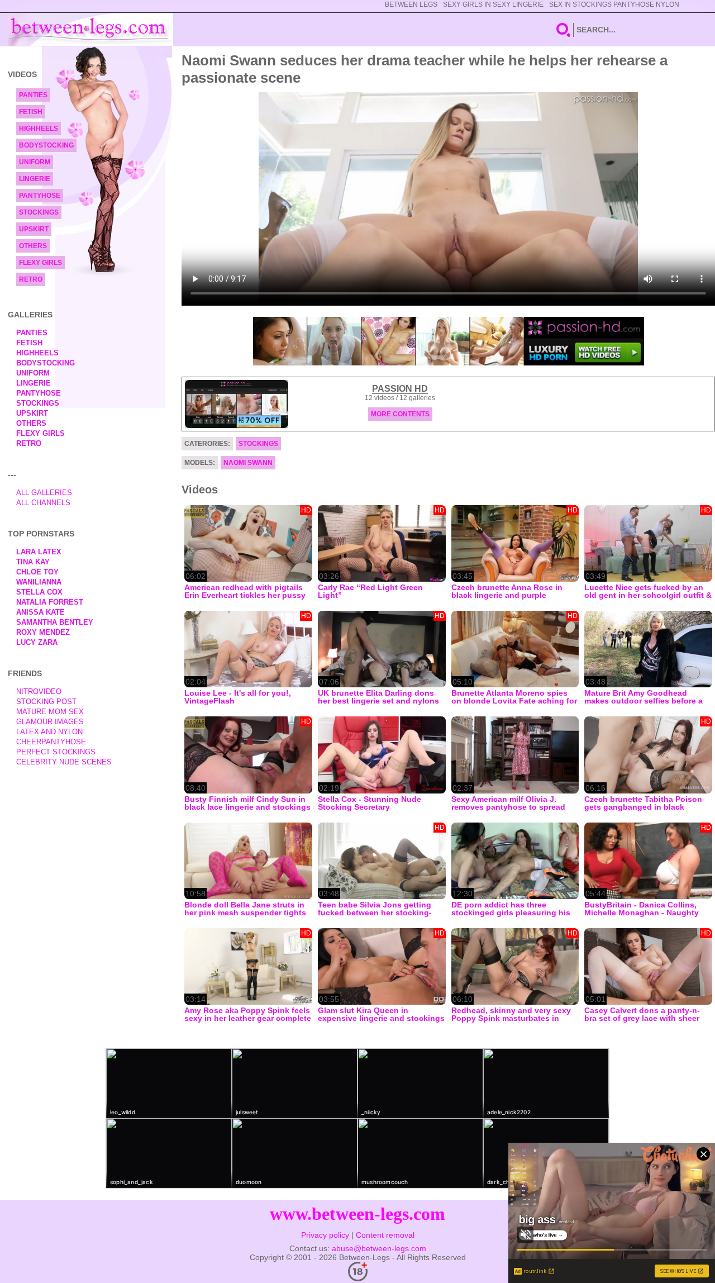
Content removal (385, 1234)
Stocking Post (46, 701)
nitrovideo (38, 691)
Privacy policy (325, 1234)
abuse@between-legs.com (379, 1248)
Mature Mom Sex (50, 711)
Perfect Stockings (56, 752)
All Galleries (44, 492)
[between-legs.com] (90, 29)
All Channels (43, 502)
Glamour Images (50, 721)
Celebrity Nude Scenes (64, 762)
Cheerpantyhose (51, 742)
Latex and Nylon (49, 732)
